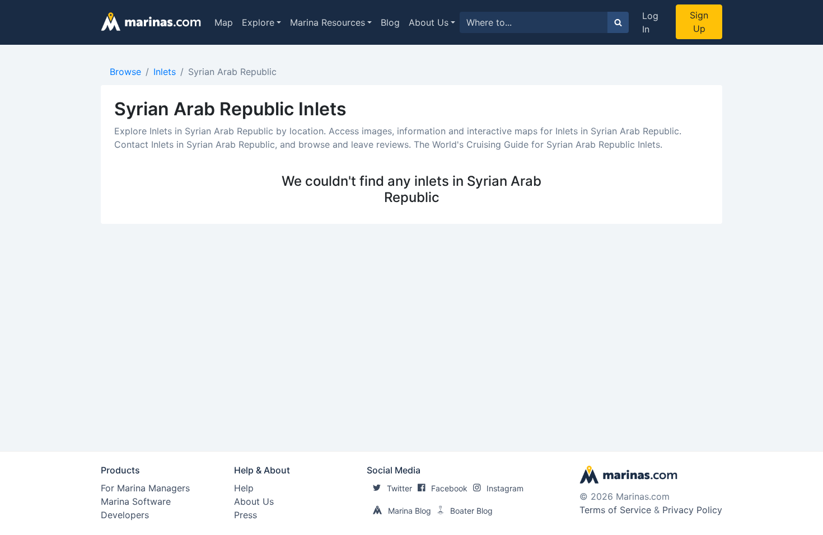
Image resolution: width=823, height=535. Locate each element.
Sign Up (699, 22)
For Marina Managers (145, 488)
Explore (258, 22)
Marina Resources (327, 22)
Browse (125, 71)
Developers (125, 514)
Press (245, 514)
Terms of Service (615, 509)
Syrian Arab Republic (232, 71)
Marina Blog (409, 510)
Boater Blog (471, 510)
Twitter (399, 488)
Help (244, 488)
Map (223, 22)
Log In (650, 22)
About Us (428, 22)
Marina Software (136, 501)
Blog (390, 22)
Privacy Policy (692, 509)
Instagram (505, 488)
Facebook (449, 488)
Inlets (164, 71)
